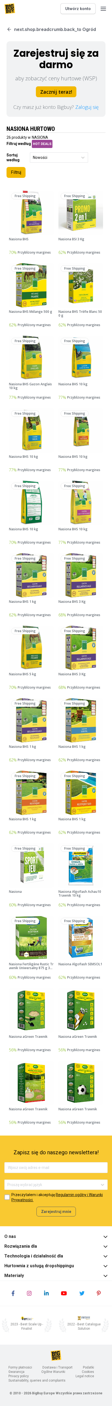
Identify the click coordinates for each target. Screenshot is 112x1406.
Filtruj (16, 172)
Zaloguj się (87, 107)
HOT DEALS (42, 144)
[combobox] (33, 157)
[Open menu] (103, 8)
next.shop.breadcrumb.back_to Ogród (55, 29)
